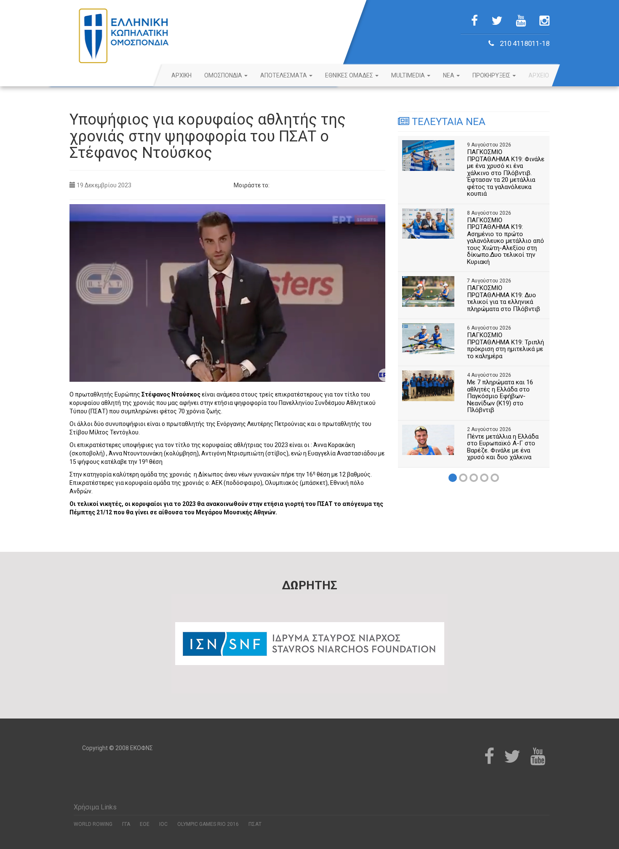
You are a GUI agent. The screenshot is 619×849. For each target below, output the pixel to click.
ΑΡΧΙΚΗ (181, 75)
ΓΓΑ (126, 824)
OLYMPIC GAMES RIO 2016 (208, 824)
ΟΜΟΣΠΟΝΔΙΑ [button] (223, 75)
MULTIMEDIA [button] (408, 75)
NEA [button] (449, 75)
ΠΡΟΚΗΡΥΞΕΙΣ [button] (492, 75)
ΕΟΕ (144, 824)
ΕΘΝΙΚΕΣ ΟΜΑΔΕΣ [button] (349, 75)
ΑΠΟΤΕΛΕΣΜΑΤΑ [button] (284, 75)
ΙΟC (163, 824)
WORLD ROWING (93, 824)
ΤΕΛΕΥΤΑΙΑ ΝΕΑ (447, 122)
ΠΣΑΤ (254, 824)
